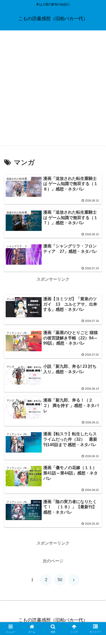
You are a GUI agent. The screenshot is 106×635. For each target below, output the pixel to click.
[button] (95, 611)
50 (60, 580)
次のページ (53, 561)
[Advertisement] (53, 90)
